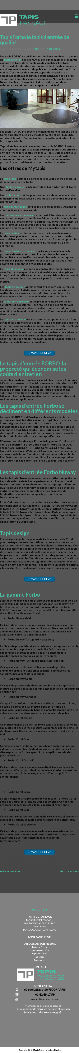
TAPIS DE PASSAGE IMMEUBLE (39, 923)
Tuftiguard (30, 1012)
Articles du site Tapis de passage (44, 1005)
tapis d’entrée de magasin (19, 251)
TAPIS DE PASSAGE (39, 916)
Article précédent (11, 871)
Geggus (56, 1012)
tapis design (11, 233)
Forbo (40, 1012)
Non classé (53, 48)
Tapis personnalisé (39, 950)
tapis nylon (11, 195)
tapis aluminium (13, 268)
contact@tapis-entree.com (44, 998)
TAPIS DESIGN (39, 926)
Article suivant (69, 871)
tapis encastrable (14, 319)
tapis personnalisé (15, 206)
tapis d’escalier (15, 186)
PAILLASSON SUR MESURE (39, 943)
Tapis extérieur (39, 947)
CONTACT (39, 967)
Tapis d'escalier (39, 953)
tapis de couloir (15, 286)
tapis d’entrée (12, 59)
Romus (47, 1012)
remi (36, 48)
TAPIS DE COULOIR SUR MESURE (39, 929)
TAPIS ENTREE (43, 985)
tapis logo (9, 178)
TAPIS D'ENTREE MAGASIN (39, 920)
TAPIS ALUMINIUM (40, 936)
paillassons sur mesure (19, 215)
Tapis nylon (39, 960)
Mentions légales (53, 1050)
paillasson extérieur (16, 301)
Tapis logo (39, 956)
